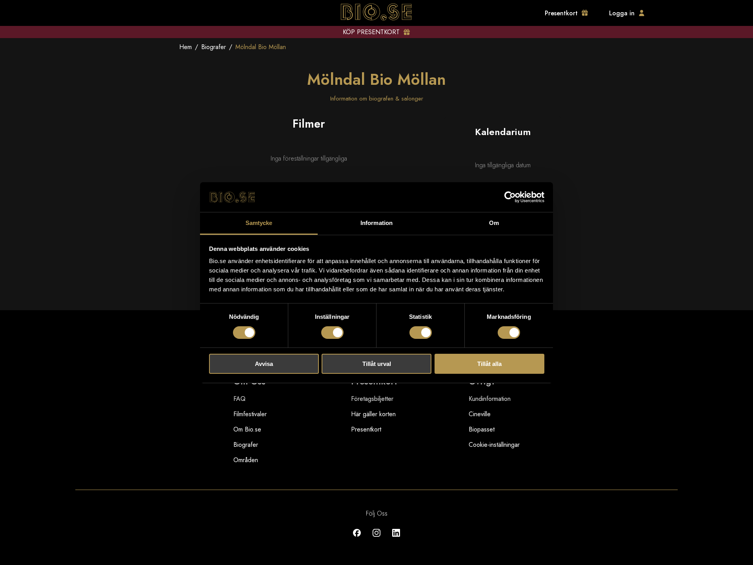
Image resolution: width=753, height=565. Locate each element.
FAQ (239, 398)
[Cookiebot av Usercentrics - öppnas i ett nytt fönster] (510, 197)
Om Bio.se (247, 429)
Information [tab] (376, 222)
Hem (185, 46)
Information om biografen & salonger (376, 98)
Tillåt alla (489, 363)
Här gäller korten (373, 414)
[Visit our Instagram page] (376, 538)
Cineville (480, 414)
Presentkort (366, 429)
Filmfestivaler (250, 414)
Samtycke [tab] (259, 222)
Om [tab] (494, 222)
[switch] (332, 332)
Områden (245, 459)
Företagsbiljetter (372, 398)
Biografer (213, 46)
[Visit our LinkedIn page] (396, 538)
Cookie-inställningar (494, 444)
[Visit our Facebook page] (357, 538)
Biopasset (482, 429)
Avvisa (264, 363)
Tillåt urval (376, 363)
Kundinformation (490, 398)
